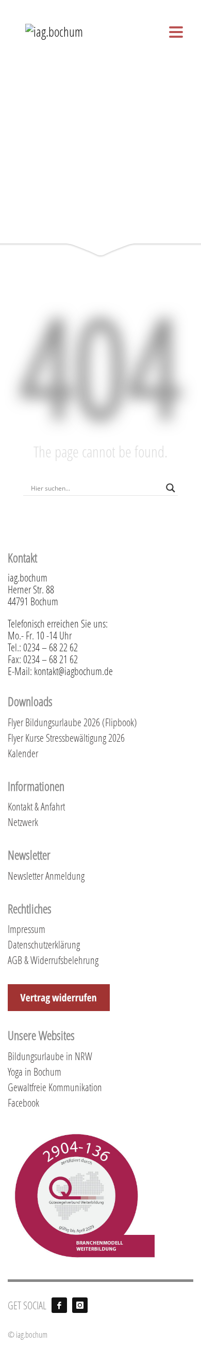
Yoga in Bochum (34, 1071)
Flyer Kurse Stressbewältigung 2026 (66, 737)
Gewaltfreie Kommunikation (55, 1087)
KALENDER (172, 6)
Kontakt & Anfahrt (36, 806)
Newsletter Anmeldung (46, 875)
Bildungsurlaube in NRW (50, 1056)
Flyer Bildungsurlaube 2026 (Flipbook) (72, 722)
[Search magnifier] (170, 488)
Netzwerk (23, 822)
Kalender (23, 753)
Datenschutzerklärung (44, 944)
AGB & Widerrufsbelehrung (53, 960)
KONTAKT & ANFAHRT (116, 6)
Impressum (26, 929)
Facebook (23, 1102)
